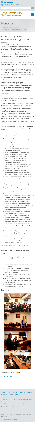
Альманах (29, 392)
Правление (22, 392)
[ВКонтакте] (13, 372)
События (9, 27)
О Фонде (3, 392)
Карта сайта (18, 394)
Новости (15, 27)
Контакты (10, 394)
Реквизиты (4, 394)
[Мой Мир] (19, 372)
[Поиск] (32, 8)
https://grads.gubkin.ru (28, 407)
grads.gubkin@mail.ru (8, 2)
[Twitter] (15, 372)
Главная (3, 27)
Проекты (15, 392)
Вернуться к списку (8, 376)
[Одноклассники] (17, 372)
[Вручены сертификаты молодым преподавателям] (17, 302)
